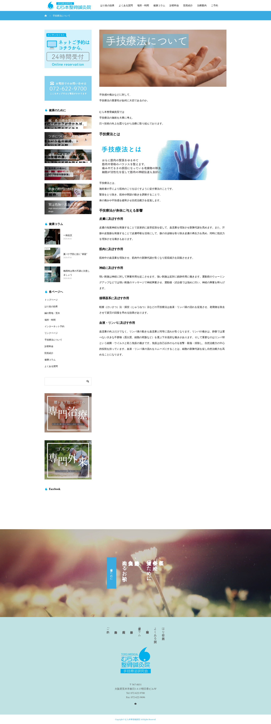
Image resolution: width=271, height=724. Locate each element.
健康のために (111, 573)
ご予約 (214, 5)
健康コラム (159, 5)
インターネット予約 (54, 326)
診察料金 (174, 5)
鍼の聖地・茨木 (52, 312)
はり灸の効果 (107, 5)
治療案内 (202, 5)
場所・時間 (143, 5)
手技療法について (53, 339)
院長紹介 (188, 5)
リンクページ (51, 332)
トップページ (51, 299)
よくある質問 (126, 5)
